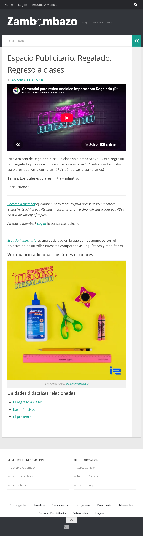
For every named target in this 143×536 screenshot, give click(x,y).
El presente (22, 417)
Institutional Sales (22, 476)
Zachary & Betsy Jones (27, 79)
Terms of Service (87, 476)
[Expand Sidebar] (136, 41)
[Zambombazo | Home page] (42, 21)
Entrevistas (80, 513)
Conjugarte (18, 505)
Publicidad (15, 41)
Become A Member (45, 5)
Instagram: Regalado (77, 383)
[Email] (66, 527)
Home (8, 5)
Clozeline (38, 505)
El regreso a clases (28, 402)
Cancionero (60, 505)
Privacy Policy (85, 485)
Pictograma (82, 505)
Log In (22, 5)
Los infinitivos (24, 409)
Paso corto (104, 505)
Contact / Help (86, 467)
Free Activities (19, 485)
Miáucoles (126, 505)
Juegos (99, 513)
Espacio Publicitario (52, 513)
